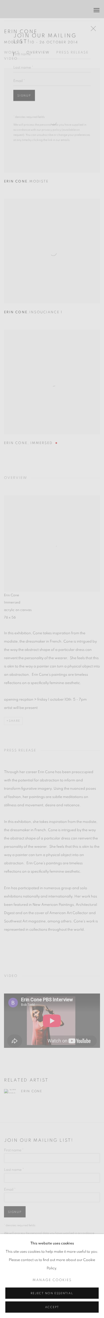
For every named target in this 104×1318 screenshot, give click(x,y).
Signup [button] (24, 81)
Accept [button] (52, 1307)
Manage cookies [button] (52, 1280)
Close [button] (92, 16)
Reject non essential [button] (52, 1293)
